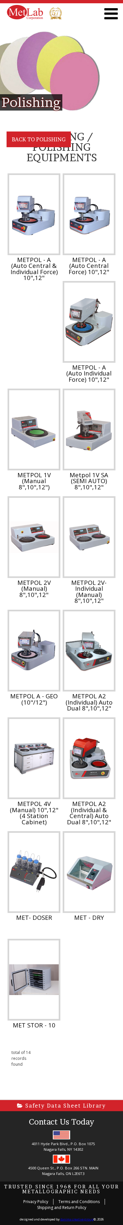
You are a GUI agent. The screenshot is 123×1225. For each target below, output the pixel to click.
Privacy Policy (35, 1201)
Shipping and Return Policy (61, 1207)
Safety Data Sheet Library (64, 1105)
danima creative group (76, 1219)
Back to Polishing (39, 139)
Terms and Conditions (79, 1201)
